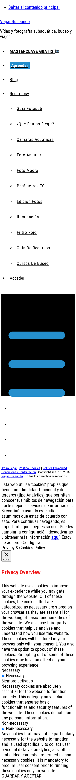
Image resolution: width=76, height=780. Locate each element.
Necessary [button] (10, 670)
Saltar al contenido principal (34, 7)
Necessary (15, 675)
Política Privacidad (55, 468)
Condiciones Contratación (18, 472)
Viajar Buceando (15, 21)
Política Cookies (29, 468)
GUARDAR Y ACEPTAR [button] (21, 776)
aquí (55, 537)
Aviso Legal (9, 468)
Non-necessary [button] (14, 723)
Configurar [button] (32, 542)
